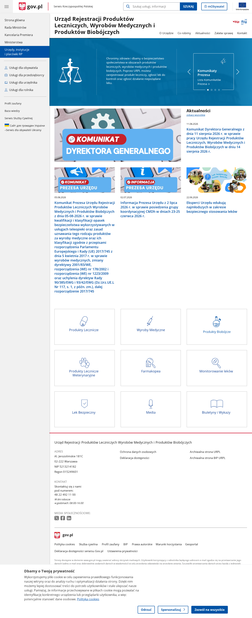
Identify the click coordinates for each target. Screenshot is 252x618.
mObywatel (216, 7)
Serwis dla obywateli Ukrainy (25, 128)
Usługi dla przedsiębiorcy (26, 75)
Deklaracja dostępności (134, 458)
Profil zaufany (13, 103)
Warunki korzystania (169, 544)
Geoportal (191, 544)
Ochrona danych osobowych (138, 452)
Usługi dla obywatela (23, 68)
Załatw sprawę (224, 33)
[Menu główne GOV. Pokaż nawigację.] (6, 6)
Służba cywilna (88, 544)
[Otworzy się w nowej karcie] (57, 518)
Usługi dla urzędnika (22, 82)
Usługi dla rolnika (20, 90)
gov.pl (67, 535)
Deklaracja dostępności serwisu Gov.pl (78, 551)
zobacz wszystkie (196, 115)
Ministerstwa (14, 42)
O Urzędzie (166, 33)
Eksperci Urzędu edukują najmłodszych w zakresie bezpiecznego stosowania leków (212, 207)
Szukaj (188, 6)
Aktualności (202, 33)
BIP (125, 544)
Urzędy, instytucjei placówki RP (17, 52)
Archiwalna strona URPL (205, 452)
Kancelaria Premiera (19, 35)
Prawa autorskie (142, 544)
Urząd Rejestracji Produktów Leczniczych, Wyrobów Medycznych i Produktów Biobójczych (104, 26)
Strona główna (19, 20)
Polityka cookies (64, 544)
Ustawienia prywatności (122, 551)
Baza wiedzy (12, 111)
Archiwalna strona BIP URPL (207, 458)
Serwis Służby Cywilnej (19, 118)
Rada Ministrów (15, 27)
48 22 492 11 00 (65, 494)
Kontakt (242, 33)
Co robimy (184, 33)
